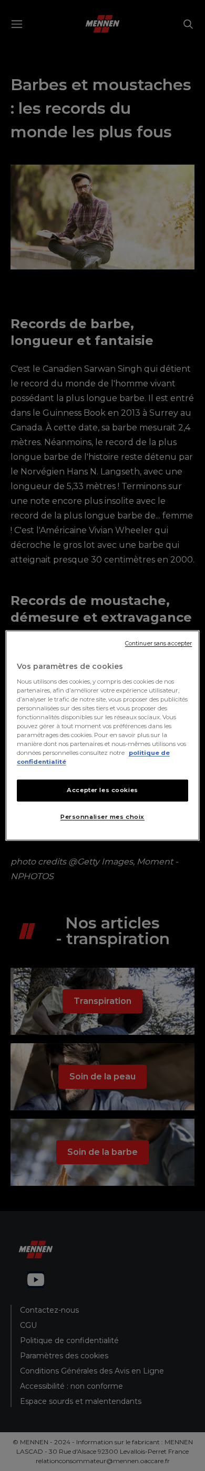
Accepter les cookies (102, 790)
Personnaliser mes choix (102, 816)
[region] (102, 735)
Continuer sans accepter (158, 643)
